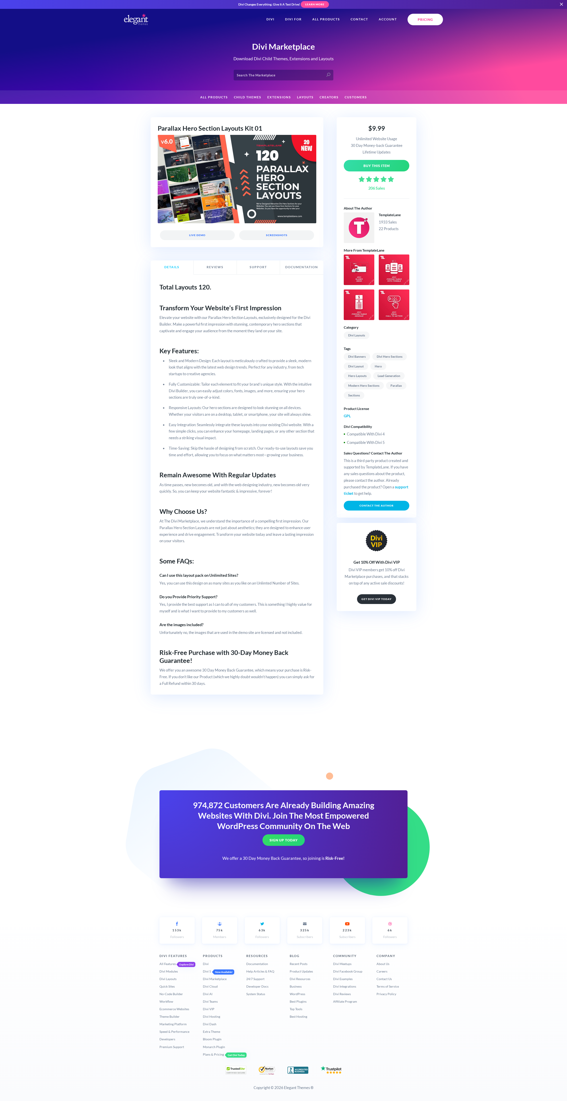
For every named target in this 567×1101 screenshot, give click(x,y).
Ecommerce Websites (174, 1009)
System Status (255, 994)
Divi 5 (207, 971)
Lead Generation (389, 376)
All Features (167, 964)
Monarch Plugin (214, 1047)
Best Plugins (298, 1001)
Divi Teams (210, 1001)
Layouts (305, 97)
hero (378, 366)
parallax (396, 385)
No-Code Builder (171, 994)
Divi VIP (208, 1009)
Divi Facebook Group (347, 971)
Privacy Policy (386, 994)
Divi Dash (209, 1024)
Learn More (314, 4)
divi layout (356, 366)
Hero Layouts (357, 376)
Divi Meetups (342, 964)
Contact (359, 19)
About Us (383, 964)
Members (219, 933)
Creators (329, 97)
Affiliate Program (345, 1001)
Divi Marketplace (215, 979)
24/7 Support (255, 979)
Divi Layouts (356, 335)
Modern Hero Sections (363, 385)
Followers (177, 933)
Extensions (279, 97)
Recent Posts (298, 964)
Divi (270, 19)
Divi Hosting (211, 1016)
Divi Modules (168, 971)
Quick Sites (167, 986)
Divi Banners (357, 356)
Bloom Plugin (212, 1039)
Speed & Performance (174, 1031)
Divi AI (207, 994)
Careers (382, 971)
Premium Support (171, 1047)
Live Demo (197, 235)
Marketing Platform (173, 1024)
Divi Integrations (344, 986)
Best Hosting (298, 1016)
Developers (167, 1039)
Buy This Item (376, 166)
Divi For (293, 19)
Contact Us (384, 979)
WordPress (297, 994)
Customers (356, 97)
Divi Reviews (342, 994)
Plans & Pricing (213, 1054)
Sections (354, 395)
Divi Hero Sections (389, 356)
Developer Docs (257, 986)
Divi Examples (343, 979)
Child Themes (247, 97)
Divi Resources (300, 979)
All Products (326, 19)
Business (296, 986)
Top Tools (296, 1009)
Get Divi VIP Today (376, 599)
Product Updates (301, 971)
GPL (347, 416)
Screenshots (276, 235)
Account (388, 19)
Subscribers (305, 933)
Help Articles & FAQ (260, 971)
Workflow (166, 1001)
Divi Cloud (210, 986)
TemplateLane (390, 215)
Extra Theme (211, 1031)
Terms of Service (388, 986)
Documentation (257, 964)
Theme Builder (169, 1016)
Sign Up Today (284, 840)
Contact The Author (376, 505)
